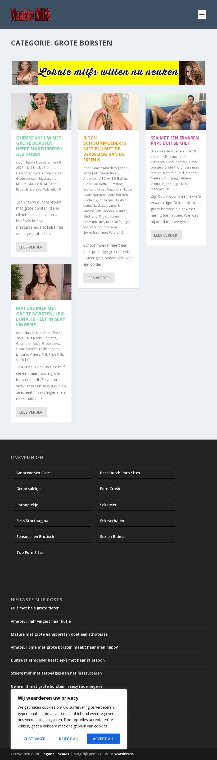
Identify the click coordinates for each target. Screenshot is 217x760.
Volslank (49, 189)
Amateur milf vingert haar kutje (41, 621)
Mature (21, 184)
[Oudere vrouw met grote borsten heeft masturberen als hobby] (41, 111)
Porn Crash (110, 488)
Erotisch (89, 189)
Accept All (103, 738)
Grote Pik (90, 200)
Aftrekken (90, 178)
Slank (20, 360)
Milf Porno (169, 157)
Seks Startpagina (32, 520)
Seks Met (108, 504)
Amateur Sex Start (33, 472)
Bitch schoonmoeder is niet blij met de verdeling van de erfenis (104, 149)
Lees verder (31, 247)
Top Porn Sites (29, 552)
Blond (87, 184)
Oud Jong (90, 216)
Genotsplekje (28, 488)
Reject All (69, 738)
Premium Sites (94, 222)
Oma (54, 184)
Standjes (157, 189)
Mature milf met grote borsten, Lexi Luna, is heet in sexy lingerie (40, 316)
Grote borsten (53, 173)
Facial (101, 189)
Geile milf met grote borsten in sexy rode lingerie (56, 686)
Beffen (122, 178)
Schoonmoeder (105, 227)
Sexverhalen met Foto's (100, 232)
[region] (69, 719)
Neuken (121, 211)
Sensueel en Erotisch (35, 536)
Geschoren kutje (28, 173)
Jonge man (107, 200)
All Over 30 (107, 178)
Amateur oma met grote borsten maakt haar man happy (64, 647)
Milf (46, 184)
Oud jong (171, 178)
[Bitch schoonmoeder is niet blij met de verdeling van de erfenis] (108, 111)
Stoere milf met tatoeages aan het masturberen (56, 673)
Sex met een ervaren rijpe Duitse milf (175, 140)
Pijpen (103, 216)
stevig (37, 189)
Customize (34, 738)
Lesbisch (100, 205)
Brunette (49, 167)
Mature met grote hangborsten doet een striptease (59, 634)
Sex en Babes (112, 536)
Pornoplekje (27, 504)
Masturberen (48, 178)
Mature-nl (35, 184)
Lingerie (22, 354)
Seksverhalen (112, 520)
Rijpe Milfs (23, 189)
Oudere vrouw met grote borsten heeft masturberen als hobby (39, 146)
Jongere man (189, 167)
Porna (114, 216)
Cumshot (115, 184)
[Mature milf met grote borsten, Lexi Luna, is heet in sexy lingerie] (41, 282)
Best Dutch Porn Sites (120, 472)
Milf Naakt (34, 167)
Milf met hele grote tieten (35, 607)
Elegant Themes (54, 754)
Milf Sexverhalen (106, 173)
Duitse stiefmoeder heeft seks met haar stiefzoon (58, 660)
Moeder (108, 211)
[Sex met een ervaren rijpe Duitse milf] (176, 111)
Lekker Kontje (49, 349)
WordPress (124, 754)
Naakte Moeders (37, 162)
